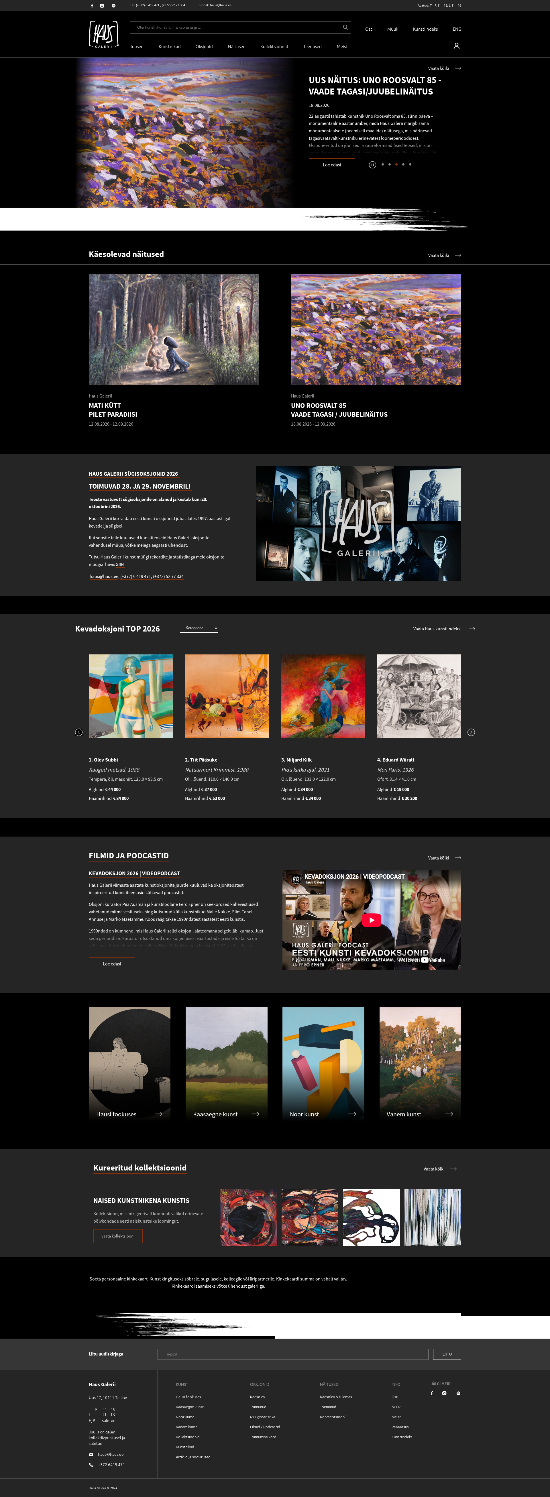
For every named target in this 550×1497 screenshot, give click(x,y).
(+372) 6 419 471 (147, 5)
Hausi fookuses (188, 1396)
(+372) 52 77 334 (173, 5)
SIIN (120, 564)
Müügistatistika (262, 1416)
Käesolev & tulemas (336, 1396)
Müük (392, 29)
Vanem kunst (186, 1426)
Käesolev (257, 1396)
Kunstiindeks (425, 29)
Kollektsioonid (274, 46)
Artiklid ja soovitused (193, 1456)
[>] (468, 733)
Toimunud (258, 1406)
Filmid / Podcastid (265, 1426)
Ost (368, 29)
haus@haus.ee (220, 5)
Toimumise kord (263, 1436)
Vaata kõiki (438, 68)
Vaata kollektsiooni (118, 1236)
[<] (82, 733)
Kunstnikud (170, 46)
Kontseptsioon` (333, 1416)
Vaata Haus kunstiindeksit (438, 629)
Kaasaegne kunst (190, 1406)
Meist (396, 1416)
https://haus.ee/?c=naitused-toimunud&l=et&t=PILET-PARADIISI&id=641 (185, 133)
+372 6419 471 (111, 1464)
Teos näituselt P (328, 139)
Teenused (312, 46)
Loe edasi (332, 165)
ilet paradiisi (362, 139)
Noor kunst (185, 1416)
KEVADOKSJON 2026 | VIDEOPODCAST (134, 873)
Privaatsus (400, 1426)
